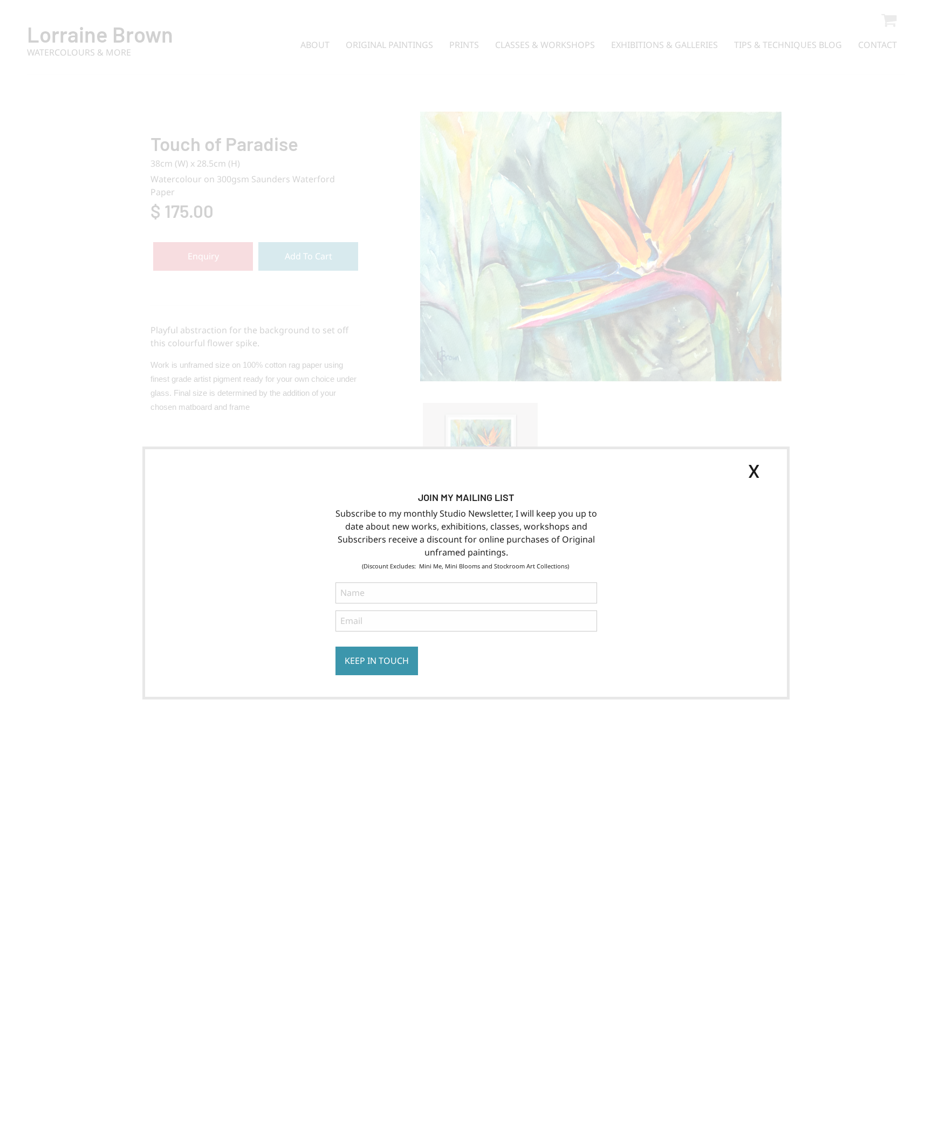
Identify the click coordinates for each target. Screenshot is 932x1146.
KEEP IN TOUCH (377, 661)
